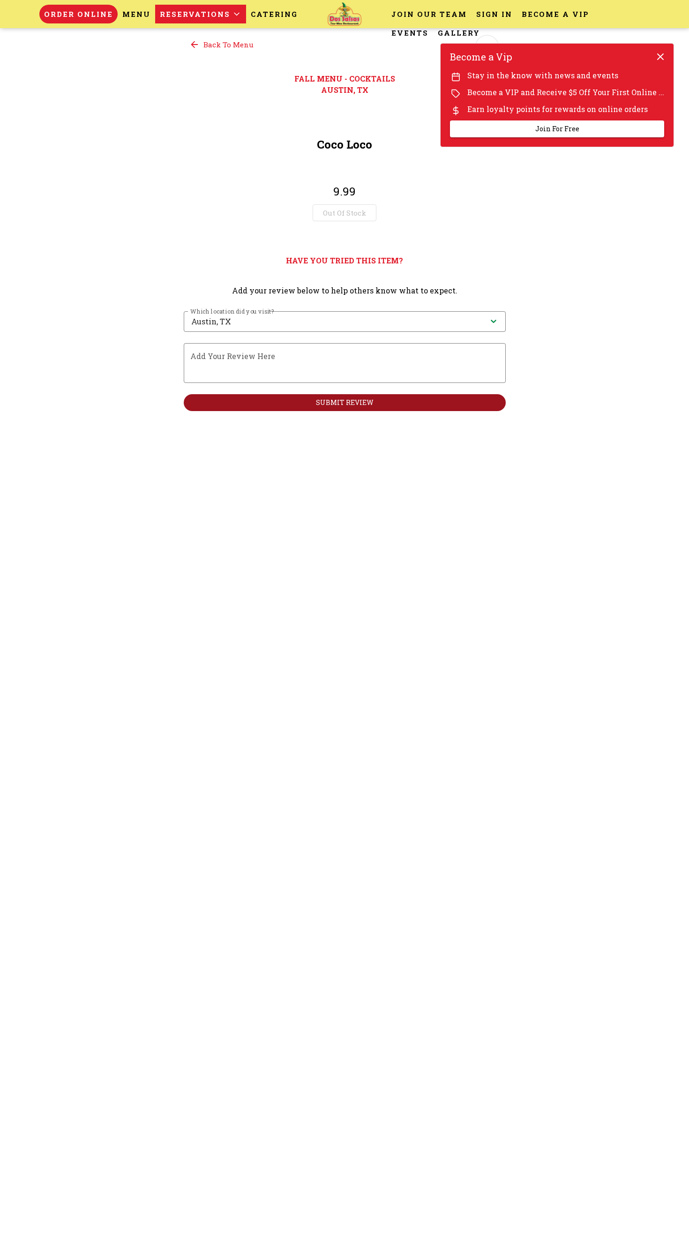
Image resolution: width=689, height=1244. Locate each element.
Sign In (494, 14)
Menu (136, 14)
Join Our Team (429, 14)
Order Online (78, 14)
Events (409, 32)
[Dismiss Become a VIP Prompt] (660, 56)
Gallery (459, 32)
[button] (200, 14)
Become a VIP (555, 14)
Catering (274, 14)
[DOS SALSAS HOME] (344, 14)
